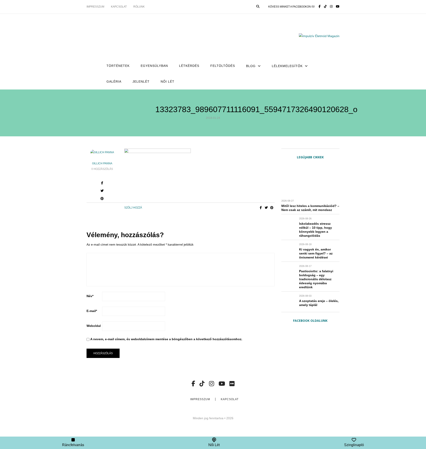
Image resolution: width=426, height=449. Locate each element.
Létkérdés (189, 66)
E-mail (92, 311)
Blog (251, 66)
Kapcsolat (119, 6)
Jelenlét (141, 81)
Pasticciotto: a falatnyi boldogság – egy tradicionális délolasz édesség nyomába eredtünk (316, 279)
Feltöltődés (222, 66)
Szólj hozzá (133, 207)
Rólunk (139, 6)
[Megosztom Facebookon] (261, 207)
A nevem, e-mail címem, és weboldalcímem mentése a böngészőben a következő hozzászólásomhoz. (166, 339)
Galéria (113, 81)
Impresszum (95, 6)
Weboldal (94, 326)
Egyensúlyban (154, 66)
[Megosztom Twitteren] (266, 207)
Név (90, 296)
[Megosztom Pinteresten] (102, 199)
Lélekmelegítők (287, 66)
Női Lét (167, 81)
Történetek (118, 66)
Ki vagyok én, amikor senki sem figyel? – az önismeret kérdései (316, 253)
